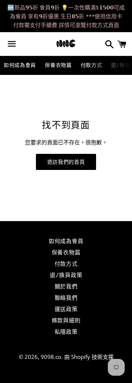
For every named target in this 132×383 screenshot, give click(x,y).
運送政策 (66, 309)
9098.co (51, 356)
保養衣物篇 (58, 65)
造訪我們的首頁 (66, 162)
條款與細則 (66, 320)
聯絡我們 (66, 298)
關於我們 (66, 286)
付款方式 (91, 65)
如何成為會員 (20, 65)
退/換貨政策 (66, 275)
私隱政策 (66, 332)
